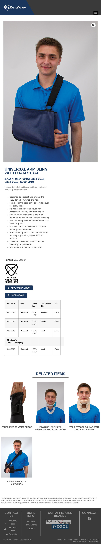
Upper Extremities (19, 187)
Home (7, 187)
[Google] (89, 518)
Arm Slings (32, 187)
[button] (95, 13)
